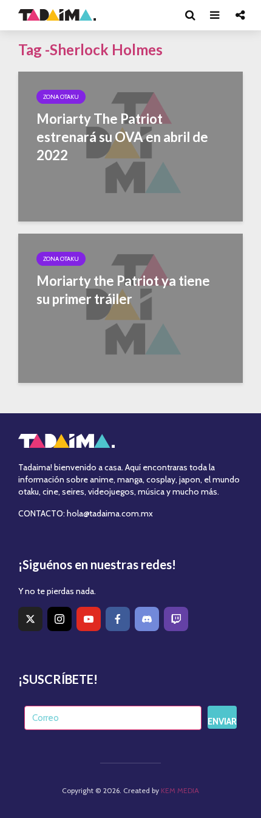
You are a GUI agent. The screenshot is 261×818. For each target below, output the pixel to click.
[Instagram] (59, 619)
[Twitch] (176, 619)
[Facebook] (118, 619)
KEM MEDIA (180, 790)
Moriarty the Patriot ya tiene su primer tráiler (123, 289)
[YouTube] (88, 619)
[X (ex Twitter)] (30, 619)
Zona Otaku (61, 97)
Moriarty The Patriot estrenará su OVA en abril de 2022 (122, 136)
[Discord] (147, 619)
